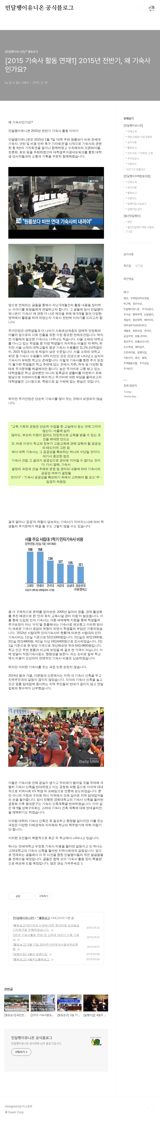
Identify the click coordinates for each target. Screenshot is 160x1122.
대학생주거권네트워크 (135, 325)
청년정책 (137, 320)
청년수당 (137, 303)
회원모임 (137, 330)
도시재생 (128, 347)
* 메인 (128, 221)
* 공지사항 (131, 142)
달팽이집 (141, 352)
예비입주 (139, 347)
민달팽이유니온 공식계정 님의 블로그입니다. (36, 1043)
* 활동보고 (43, 918)
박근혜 (127, 303)
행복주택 (137, 314)
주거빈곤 (128, 368)
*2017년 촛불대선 (135, 169)
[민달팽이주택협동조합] (137, 176)
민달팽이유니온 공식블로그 (39, 8)
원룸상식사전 (142, 341)
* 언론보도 (131, 164)
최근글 (127, 265)
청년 (126, 298)
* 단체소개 (131, 131)
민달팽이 (148, 314)
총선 (137, 357)
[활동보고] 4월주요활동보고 (31, 959)
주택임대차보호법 (139, 298)
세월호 (127, 330)
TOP (151, 1108)
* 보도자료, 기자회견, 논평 (139, 153)
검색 (142, 8)
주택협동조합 (130, 363)
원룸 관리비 (141, 336)
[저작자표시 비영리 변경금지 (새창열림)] (57, 896)
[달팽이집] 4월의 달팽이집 (30, 954)
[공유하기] (24, 896)
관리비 (147, 330)
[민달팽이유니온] (23, 918)
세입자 (127, 320)
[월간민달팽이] (132, 216)
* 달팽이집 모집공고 (135, 203)
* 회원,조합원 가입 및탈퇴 (138, 136)
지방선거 (128, 357)
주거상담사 (147, 309)
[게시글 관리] (29, 896)
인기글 (139, 265)
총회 (144, 357)
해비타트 (148, 320)
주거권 (127, 314)
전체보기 (129, 118)
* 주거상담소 (132, 158)
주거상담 (144, 363)
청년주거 (128, 341)
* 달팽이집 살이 (133, 209)
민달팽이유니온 (132, 309)
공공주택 (128, 336)
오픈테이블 (129, 352)
